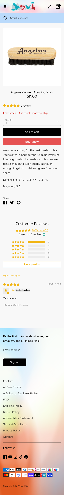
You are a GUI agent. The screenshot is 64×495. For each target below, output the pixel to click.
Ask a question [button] (32, 264)
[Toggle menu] (5, 6)
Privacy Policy (12, 430)
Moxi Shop (25, 486)
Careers (8, 436)
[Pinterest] (26, 457)
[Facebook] (5, 457)
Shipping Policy (12, 405)
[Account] (50, 6)
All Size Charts (12, 387)
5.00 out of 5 (40, 230)
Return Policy (11, 412)
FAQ (6, 399)
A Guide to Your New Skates (20, 393)
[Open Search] (5, 18)
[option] (32, 57)
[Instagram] (15, 457)
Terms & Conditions (15, 424)
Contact (8, 381)
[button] (11, 106)
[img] (11, 284)
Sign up (14, 362)
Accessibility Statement (18, 418)
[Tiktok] (21, 457)
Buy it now (32, 142)
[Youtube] (10, 457)
